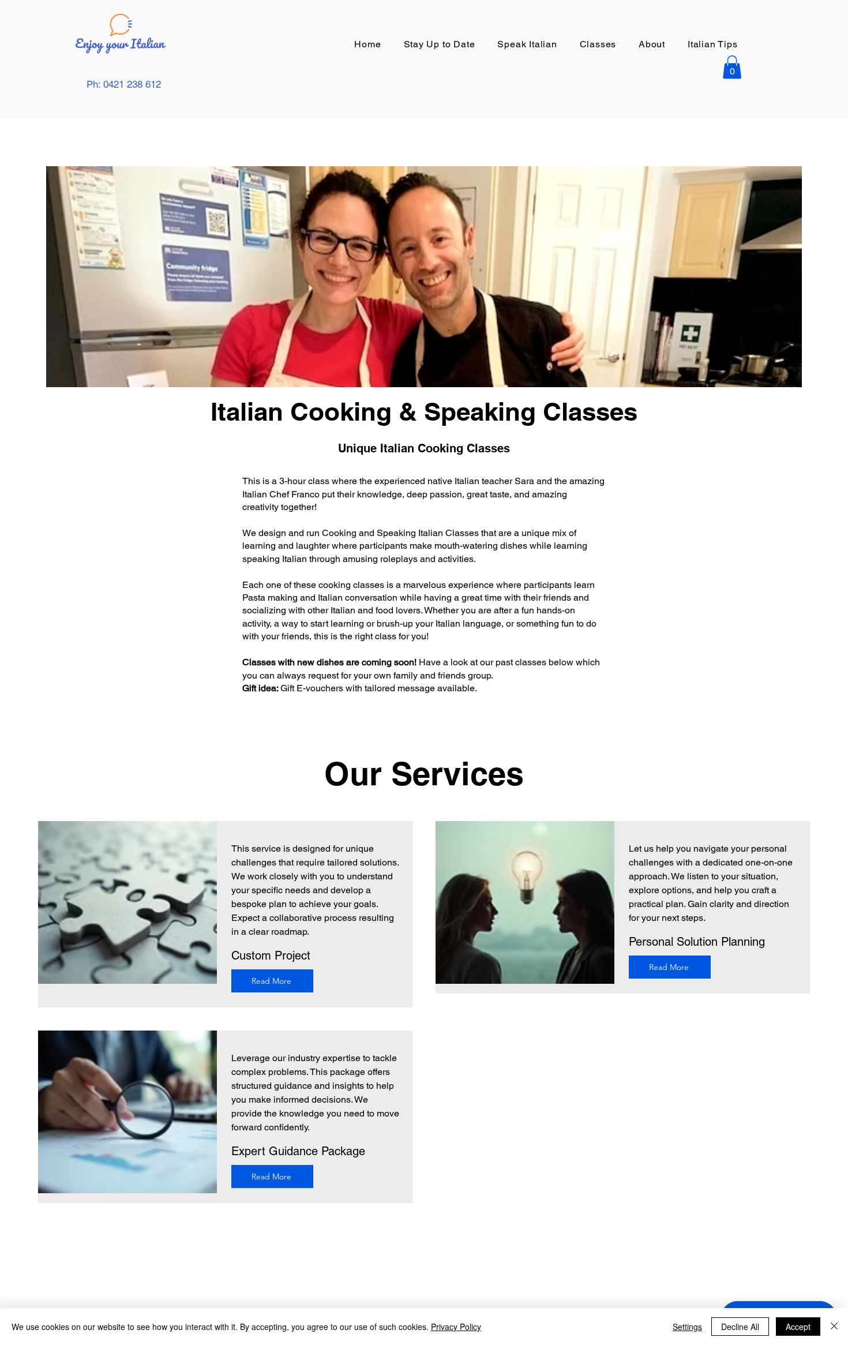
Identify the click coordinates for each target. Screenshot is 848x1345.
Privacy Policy (456, 1326)
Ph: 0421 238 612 (124, 84)
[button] (598, 44)
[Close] (834, 1326)
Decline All (740, 1326)
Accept (798, 1326)
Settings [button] (687, 1326)
